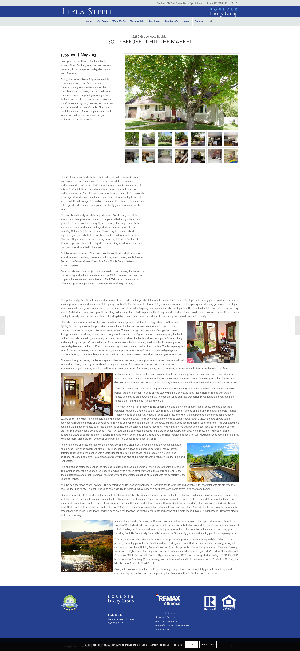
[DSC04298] (181, 139)
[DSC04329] (165, 155)
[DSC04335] (198, 155)
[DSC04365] (181, 92)
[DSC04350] (231, 155)
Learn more (208, 644)
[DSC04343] (132, 155)
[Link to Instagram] (231, 2)
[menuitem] (89, 21)
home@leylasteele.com (121, 619)
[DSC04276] (165, 139)
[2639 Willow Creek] (2, 325)
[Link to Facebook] (236, 2)
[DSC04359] (148, 139)
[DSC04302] (198, 139)
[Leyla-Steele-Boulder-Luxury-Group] (150, 11)
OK (191, 644)
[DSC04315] (148, 155)
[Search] (211, 21)
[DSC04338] (214, 155)
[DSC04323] (214, 139)
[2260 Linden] (297, 325)
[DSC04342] (181, 155)
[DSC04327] (231, 139)
